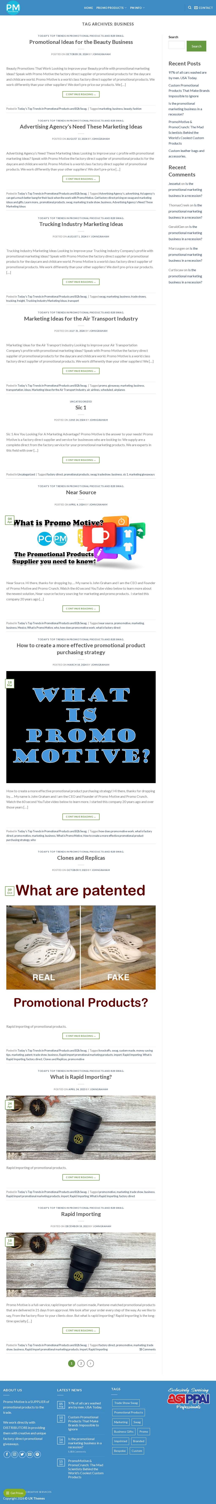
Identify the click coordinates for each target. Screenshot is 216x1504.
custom (137, 1451)
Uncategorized (81, 401)
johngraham (101, 54)
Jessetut (175, 183)
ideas (27, 389)
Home (88, 7)
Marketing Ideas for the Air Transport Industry (81, 318)
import (118, 1054)
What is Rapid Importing (104, 1196)
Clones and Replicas (81, 857)
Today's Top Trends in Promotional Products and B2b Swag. (81, 35)
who (56, 627)
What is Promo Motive (40, 627)
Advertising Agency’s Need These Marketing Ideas (81, 126)
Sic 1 (81, 407)
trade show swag (126, 1403)
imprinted (120, 1441)
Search (173, 37)
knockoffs (105, 1050)
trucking (11, 300)
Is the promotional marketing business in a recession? (185, 108)
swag (69, 202)
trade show (93, 202)
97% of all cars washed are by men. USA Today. (85, 1405)
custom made (127, 1050)
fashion (137, 108)
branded (138, 1441)
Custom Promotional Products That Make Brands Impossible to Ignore (189, 90)
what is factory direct (108, 627)
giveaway (113, 385)
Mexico (22, 627)
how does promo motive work (77, 627)
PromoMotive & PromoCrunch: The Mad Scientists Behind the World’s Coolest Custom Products (186, 132)
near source (106, 623)
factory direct (55, 474)
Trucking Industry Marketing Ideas (81, 224)
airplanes (119, 389)
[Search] (189, 8)
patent (28, 1054)
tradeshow (104, 474)
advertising (132, 193)
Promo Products (110, 7)
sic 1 (125, 474)
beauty (128, 108)
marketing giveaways (142, 474)
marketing (105, 108)
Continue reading (81, 94)
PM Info (136, 7)
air (88, 389)
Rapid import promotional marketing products (86, 1054)
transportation (14, 389)
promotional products (52, 202)
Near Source (81, 492)
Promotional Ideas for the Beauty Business (81, 42)
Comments (147, 1349)
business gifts (124, 1431)
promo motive (122, 623)
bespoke (120, 1451)
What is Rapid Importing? (81, 1077)
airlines (95, 389)
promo (103, 385)
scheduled (107, 389)
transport (73, 300)
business (117, 108)
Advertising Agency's (111, 193)
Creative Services (38, 1491)
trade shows (138, 296)
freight (21, 300)
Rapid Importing (132, 1054)
